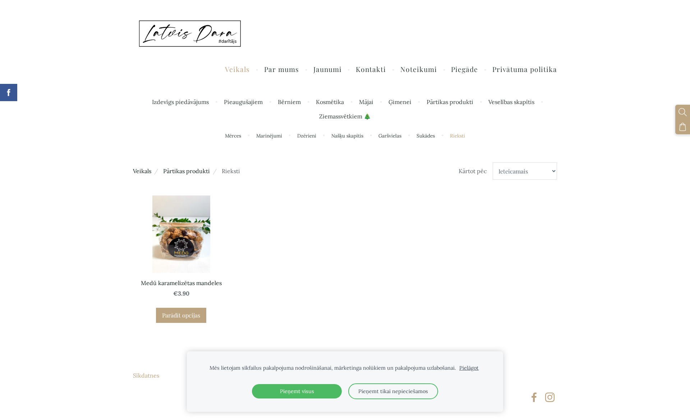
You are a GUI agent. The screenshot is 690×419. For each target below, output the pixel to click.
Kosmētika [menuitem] (330, 101)
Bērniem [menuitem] (289, 101)
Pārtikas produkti (186, 171)
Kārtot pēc (473, 171)
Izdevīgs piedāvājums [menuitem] (180, 101)
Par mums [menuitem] (281, 69)
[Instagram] (550, 397)
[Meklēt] (682, 112)
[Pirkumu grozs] (682, 127)
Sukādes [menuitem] (426, 135)
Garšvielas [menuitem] (389, 135)
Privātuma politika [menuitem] (524, 69)
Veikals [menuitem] (237, 69)
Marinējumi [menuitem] (269, 135)
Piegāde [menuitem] (464, 69)
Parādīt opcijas (181, 315)
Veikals (142, 171)
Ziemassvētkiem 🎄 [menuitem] (345, 116)
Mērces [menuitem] (233, 135)
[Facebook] (534, 397)
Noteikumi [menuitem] (418, 69)
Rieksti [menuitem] (457, 135)
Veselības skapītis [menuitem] (511, 101)
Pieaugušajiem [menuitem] (243, 101)
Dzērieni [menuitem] (306, 135)
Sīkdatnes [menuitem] (146, 375)
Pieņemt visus (297, 391)
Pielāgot (469, 368)
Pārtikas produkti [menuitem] (450, 101)
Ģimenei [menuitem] (399, 101)
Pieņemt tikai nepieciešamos (393, 391)
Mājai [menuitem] (366, 101)
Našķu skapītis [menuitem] (347, 135)
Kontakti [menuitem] (371, 69)
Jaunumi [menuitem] (327, 69)
